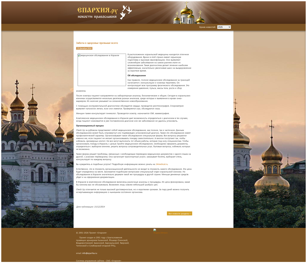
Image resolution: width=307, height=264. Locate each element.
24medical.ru (162, 164)
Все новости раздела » (180, 213)
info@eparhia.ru (89, 253)
